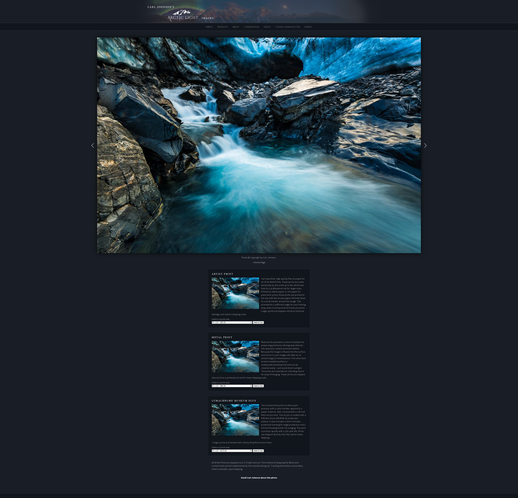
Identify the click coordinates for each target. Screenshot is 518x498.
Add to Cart (258, 323)
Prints (209, 26)
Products (222, 26)
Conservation (251, 26)
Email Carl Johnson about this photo (259, 477)
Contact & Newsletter (287, 26)
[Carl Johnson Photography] (181, 20)
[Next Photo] (424, 152)
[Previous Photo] (93, 152)
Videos (267, 26)
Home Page (259, 262)
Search (308, 26)
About (236, 26)
